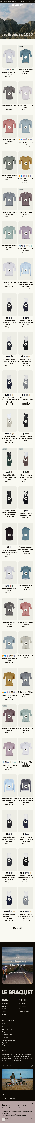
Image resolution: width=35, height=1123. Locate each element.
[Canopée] (13, 69)
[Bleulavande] (31, 139)
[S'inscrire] (31, 1118)
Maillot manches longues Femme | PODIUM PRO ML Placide (9, 800)
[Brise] (26, 139)
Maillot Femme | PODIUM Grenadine (25, 623)
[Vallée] (24, 139)
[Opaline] (6, 69)
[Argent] (10, 547)
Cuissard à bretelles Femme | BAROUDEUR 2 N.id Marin (9, 916)
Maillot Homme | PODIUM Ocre (25, 180)
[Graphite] (27, 511)
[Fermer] (32, 1103)
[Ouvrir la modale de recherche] (28, 5)
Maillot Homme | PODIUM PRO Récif (9, 247)
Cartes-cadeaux (24, 1012)
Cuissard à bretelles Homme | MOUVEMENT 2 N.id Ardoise (26, 323)
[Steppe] (20, 246)
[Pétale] (22, 246)
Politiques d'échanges (8, 1040)
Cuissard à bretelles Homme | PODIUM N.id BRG (9, 477)
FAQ (3, 1026)
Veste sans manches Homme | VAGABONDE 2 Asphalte (9, 552)
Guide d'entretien (7, 1029)
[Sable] (29, 356)
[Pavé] (27, 356)
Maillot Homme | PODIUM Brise (25, 143)
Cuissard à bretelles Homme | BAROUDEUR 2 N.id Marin (9, 400)
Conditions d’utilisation (8, 1098)
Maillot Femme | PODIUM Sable (25, 656)
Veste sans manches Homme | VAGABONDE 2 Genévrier (25, 549)
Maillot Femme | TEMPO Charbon (9, 623)
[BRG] (26, 434)
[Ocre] (28, 139)
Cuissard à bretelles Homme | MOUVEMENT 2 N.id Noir (9, 323)
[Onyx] (25, 511)
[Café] (28, 434)
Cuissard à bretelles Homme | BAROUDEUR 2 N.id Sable (9, 438)
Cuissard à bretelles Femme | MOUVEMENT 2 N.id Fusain (9, 878)
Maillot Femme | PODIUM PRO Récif (25, 729)
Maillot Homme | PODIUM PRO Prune (25, 213)
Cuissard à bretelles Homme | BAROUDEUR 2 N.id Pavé (25, 400)
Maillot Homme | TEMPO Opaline (9, 73)
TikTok (4, 1012)
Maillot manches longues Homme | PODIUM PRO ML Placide (25, 284)
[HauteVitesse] (22, 139)
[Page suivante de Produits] (20, 928)
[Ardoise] (9, 318)
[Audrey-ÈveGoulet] (19, 139)
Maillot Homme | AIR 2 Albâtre (9, 283)
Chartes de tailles (7, 1035)
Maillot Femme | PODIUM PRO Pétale (9, 766)
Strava (4, 1014)
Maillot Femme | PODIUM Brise (9, 660)
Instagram (5, 1006)
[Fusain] (12, 318)
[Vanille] (27, 246)
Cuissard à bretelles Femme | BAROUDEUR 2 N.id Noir (25, 878)
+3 (32, 139)
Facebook (5, 1003)
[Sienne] (10, 69)
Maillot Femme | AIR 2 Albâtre (25, 763)
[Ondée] (8, 69)
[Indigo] (25, 246)
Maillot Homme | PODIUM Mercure (9, 177)
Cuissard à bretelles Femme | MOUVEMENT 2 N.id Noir (9, 839)
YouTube (4, 1009)
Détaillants (22, 1009)
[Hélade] (29, 246)
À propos (22, 1003)
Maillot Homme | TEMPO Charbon (9, 107)
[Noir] (7, 318)
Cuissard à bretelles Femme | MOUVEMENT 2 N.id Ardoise (26, 839)
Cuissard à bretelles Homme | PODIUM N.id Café (26, 477)
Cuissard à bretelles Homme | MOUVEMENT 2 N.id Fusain (9, 361)
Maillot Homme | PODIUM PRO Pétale (25, 250)
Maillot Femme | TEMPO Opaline (9, 590)
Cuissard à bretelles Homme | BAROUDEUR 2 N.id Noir (25, 361)
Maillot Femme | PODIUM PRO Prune (9, 729)
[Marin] (25, 356)
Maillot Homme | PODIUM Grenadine (9, 140)
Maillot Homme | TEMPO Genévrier (25, 70)
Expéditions (5, 1037)
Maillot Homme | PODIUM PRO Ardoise (9, 213)
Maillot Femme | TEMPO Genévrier (26, 587)
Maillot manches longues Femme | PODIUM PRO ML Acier (25, 800)
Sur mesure (22, 1006)
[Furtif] (23, 434)
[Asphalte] (8, 547)
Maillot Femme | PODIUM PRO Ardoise (25, 693)
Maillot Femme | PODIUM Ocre (9, 696)
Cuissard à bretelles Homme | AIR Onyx (26, 514)
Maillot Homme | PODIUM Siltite (25, 107)
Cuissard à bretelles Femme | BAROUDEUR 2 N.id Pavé (25, 916)
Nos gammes (6, 1032)
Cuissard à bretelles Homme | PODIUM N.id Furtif (26, 438)
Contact (4, 1024)
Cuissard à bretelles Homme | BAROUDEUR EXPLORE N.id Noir (9, 513)
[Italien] (31, 246)
